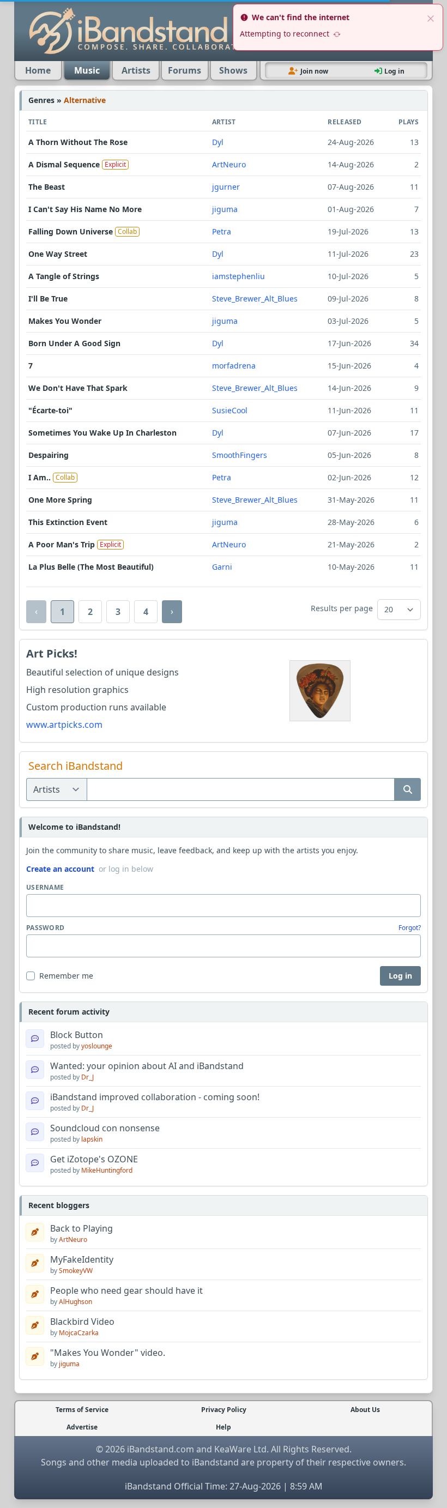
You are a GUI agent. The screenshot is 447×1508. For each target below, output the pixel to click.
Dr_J (87, 1077)
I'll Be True (48, 298)
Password (45, 928)
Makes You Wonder (64, 321)
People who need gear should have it (126, 1290)
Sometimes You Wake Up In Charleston (102, 432)
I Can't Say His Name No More (85, 209)
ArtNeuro (229, 164)
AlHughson (75, 1301)
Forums (184, 70)
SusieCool (229, 410)
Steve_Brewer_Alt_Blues (255, 298)
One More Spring (60, 499)
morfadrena (234, 365)
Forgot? (409, 928)
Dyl (218, 142)
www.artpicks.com (64, 725)
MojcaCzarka (79, 1332)
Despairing (48, 455)
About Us (365, 1410)
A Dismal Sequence (64, 164)
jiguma (225, 209)
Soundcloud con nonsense (105, 1128)
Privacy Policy (223, 1410)
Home (38, 70)
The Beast (46, 187)
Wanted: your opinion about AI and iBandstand (147, 1066)
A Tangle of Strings (63, 276)
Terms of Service (82, 1410)
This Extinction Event (67, 522)
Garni (222, 567)
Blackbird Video (82, 1322)
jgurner (226, 187)
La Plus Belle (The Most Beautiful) (91, 567)
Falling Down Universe (70, 231)
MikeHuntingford (106, 1170)
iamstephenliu (238, 276)
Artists (136, 70)
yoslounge (96, 1046)
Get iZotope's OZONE (94, 1159)
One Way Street (57, 254)
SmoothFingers (239, 455)
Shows (233, 70)
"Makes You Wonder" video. (107, 1353)
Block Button (76, 1035)
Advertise (82, 1427)
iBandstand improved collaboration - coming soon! (154, 1097)
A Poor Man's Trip (61, 544)
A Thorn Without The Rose (78, 142)
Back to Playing (81, 1228)
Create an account (60, 869)
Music (87, 70)
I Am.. (39, 477)
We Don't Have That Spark (78, 388)
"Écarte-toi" (50, 410)
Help (223, 1427)
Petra (221, 231)
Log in (400, 975)
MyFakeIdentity (81, 1259)
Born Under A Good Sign (74, 343)
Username (45, 887)
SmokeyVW (76, 1270)
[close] (430, 17)
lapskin (91, 1139)
